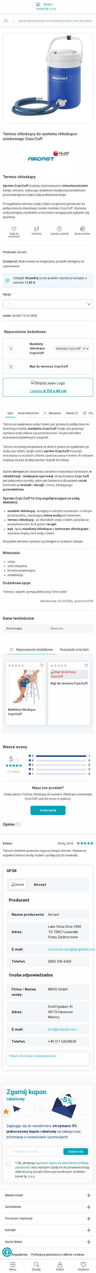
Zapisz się (75, 1151)
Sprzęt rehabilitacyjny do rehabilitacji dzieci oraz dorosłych (55, 21)
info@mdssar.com (62, 1029)
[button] (6, 1252)
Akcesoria (55, 413)
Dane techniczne (28, 413)
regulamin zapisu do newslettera (56, 1163)
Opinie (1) (72, 413)
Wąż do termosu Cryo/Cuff (69, 683)
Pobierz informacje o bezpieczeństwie (32, 1056)
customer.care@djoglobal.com (71, 949)
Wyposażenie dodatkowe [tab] (34, 649)
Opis (10, 413)
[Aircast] (18, 884)
